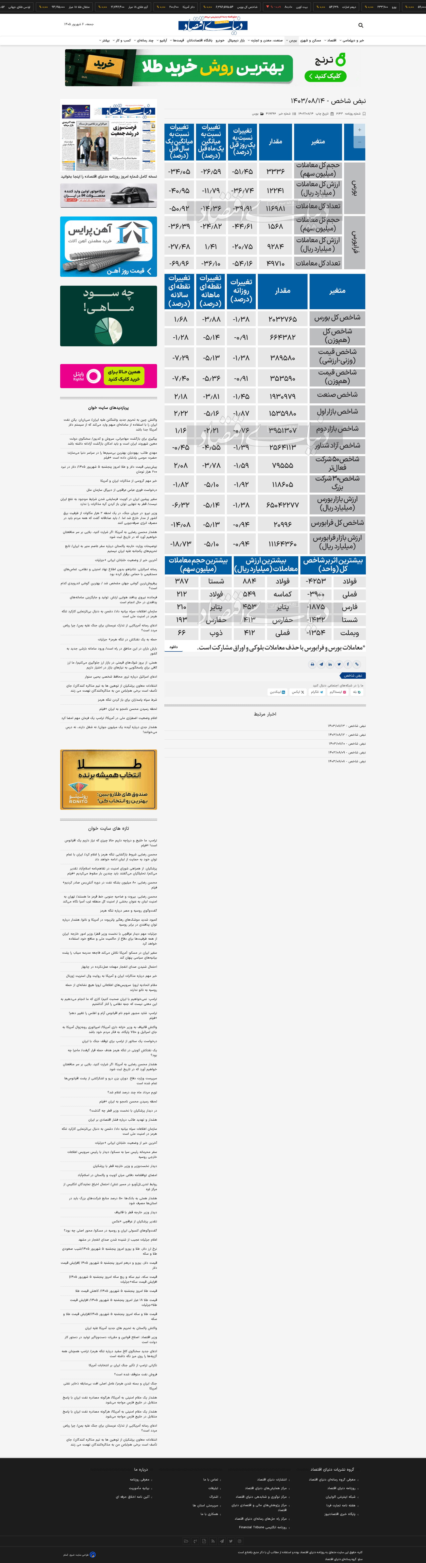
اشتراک (213, 1497)
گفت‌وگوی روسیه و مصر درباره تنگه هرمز (128, 910)
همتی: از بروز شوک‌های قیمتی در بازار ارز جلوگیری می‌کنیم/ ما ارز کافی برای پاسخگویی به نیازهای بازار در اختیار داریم (112, 665)
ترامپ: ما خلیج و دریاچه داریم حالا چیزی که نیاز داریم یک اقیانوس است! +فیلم (111, 843)
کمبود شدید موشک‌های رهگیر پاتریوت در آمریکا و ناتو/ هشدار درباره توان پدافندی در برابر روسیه (109, 922)
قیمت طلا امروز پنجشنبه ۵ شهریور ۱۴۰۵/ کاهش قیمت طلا (116, 1291)
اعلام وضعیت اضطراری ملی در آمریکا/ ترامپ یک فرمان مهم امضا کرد (109, 718)
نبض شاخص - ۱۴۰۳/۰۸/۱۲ (347, 734)
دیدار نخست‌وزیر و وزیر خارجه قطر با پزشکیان (125, 1166)
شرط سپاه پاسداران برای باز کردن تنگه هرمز (127, 700)
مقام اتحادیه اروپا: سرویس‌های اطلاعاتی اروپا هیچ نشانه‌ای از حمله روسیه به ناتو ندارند (111, 988)
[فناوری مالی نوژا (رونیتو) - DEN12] (108, 779)
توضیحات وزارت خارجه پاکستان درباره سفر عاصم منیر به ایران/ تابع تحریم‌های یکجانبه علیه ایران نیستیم (111, 549)
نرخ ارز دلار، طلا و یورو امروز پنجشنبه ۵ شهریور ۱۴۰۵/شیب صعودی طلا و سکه (109, 1251)
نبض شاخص (353, 675)
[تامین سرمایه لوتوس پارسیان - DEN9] (108, 316)
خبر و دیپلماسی (352, 40)
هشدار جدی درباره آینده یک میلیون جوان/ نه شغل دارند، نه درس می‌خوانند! (111, 730)
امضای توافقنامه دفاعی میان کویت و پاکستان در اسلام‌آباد (117, 1175)
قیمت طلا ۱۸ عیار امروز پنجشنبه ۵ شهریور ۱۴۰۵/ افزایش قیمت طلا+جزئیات (113, 1303)
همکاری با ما (209, 1514)
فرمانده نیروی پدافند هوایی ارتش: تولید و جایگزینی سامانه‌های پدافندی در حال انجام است (113, 600)
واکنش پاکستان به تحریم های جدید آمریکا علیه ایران (121, 1328)
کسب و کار (123, 40)
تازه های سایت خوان (108, 828)
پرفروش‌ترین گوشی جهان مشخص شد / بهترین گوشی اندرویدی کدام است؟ (109, 586)
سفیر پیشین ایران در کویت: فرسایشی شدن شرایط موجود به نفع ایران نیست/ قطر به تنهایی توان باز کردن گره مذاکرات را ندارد (108, 502)
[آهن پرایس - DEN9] (108, 246)
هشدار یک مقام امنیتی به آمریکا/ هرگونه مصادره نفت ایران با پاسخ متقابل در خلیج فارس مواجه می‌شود (110, 1400)
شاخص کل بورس (205, 7)
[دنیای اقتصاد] (213, 25)
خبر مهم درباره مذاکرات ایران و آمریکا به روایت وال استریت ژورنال (111, 976)
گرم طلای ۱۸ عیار (96, 7)
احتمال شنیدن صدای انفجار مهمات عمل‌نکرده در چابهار (119, 966)
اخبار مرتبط (265, 714)
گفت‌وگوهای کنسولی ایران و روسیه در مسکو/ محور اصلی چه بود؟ (110, 1230)
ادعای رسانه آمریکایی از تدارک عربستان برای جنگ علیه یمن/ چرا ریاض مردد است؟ (110, 628)
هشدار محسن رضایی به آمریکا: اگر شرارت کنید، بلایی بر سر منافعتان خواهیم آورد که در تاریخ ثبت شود (110, 535)
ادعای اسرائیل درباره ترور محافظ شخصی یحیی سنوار (121, 676)
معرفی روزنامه (139, 1479)
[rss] (213, 1541)
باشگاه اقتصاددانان (200, 40)
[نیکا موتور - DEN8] (108, 195)
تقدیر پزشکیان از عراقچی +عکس (134, 1221)
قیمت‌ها (178, 40)
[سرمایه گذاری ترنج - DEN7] (213, 67)
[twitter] (339, 664)
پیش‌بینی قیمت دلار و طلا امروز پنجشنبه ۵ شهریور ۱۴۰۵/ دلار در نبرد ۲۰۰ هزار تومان (109, 469)
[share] (204, 1541)
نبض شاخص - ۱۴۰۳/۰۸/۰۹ (347, 752)
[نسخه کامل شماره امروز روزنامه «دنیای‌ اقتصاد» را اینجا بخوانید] (108, 135)
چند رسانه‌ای (145, 40)
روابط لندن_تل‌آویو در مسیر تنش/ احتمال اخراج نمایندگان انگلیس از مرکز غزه (110, 1187)
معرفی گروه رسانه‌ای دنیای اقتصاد (332, 1479)
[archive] (186, 1541)
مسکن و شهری (310, 40)
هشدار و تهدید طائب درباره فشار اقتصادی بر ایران (122, 1119)
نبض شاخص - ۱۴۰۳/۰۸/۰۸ (347, 761)
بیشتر (105, 40)
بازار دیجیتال (236, 40)
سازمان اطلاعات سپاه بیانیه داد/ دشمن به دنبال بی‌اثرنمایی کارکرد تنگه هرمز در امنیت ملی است (109, 614)
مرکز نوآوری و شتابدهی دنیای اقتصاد (261, 1497)
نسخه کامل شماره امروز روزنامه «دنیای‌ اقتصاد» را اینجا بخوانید (109, 177)
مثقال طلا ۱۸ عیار (36, 7)
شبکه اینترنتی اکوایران (340, 1497)
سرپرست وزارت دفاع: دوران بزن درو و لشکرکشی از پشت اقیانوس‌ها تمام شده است (110, 1081)
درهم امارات (307, 7)
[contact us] (195, 1541)
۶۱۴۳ (348, 114)
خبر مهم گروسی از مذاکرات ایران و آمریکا (128, 481)
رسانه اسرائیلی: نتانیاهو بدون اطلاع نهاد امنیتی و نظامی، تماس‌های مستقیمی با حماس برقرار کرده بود (110, 572)
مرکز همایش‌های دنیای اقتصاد (266, 1488)
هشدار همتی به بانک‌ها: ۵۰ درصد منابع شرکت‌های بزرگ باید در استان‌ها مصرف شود (113, 1201)
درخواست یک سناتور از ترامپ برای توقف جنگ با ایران (119, 1041)
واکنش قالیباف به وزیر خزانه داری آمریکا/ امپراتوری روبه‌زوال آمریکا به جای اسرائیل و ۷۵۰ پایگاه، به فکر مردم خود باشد (109, 1030)
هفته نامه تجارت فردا (340, 1505)
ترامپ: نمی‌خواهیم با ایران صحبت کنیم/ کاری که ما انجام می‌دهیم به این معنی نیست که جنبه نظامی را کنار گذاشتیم (109, 1002)
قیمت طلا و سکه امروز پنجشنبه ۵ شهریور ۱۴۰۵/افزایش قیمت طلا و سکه (110, 1317)
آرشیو (163, 40)
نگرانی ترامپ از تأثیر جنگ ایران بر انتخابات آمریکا (123, 1365)
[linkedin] (330, 664)
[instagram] (239, 1541)
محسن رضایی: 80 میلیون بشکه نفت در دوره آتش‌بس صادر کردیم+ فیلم (110, 885)
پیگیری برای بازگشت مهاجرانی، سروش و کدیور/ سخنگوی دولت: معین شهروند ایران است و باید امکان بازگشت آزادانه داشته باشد (112, 441)
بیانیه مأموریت (139, 1488)
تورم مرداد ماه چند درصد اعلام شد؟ (132, 1092)
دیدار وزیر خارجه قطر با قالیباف (135, 1212)
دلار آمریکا (146, 7)
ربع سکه (397, 7)
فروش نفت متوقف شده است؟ (135, 1374)
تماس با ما (210, 1479)
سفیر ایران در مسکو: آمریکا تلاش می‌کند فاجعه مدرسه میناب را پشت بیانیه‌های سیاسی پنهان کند (109, 955)
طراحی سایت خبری (79, 1555)
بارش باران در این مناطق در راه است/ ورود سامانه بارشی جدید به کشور (112, 651)
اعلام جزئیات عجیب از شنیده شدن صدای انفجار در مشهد (117, 1239)
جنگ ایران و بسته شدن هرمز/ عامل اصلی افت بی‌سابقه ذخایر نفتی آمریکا (110, 1386)
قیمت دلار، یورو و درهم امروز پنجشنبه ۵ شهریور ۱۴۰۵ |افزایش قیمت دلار (109, 1265)
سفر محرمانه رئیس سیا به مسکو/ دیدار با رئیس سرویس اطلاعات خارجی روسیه (112, 1155)
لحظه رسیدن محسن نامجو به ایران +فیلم (128, 709)
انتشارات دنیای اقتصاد (272, 1479)
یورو (352, 7)
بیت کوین (259, 7)
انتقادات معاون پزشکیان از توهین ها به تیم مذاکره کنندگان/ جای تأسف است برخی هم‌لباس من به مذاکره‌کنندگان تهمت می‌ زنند (111, 688)
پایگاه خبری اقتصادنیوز (339, 1514)
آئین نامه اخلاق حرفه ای (132, 1497)
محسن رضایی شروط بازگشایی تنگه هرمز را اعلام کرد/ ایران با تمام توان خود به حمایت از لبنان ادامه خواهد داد (111, 857)
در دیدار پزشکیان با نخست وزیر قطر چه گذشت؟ (123, 1110)
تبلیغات (213, 1488)
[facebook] (348, 664)
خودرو (220, 40)
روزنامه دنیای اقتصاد (341, 1488)
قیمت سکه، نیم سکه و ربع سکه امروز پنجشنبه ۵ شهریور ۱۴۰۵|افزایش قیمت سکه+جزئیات (113, 1279)
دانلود (173, 647)
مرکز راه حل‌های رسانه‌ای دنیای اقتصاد (261, 1518)
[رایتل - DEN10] (108, 376)
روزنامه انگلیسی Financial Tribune (263, 1527)
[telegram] (321, 664)
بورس (292, 40)
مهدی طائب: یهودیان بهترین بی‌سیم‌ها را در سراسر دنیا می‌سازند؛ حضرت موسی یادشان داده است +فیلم (112, 455)
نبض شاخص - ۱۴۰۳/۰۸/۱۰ (347, 743)
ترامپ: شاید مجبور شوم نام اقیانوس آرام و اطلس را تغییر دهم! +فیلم (113, 1016)
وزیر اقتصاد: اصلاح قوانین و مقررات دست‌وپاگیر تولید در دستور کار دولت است (111, 1340)
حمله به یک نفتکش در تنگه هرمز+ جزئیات (127, 639)
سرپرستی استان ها (205, 1505)
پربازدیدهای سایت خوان (108, 408)
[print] (312, 664)
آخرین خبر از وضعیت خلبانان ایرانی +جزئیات (126, 560)
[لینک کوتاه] (357, 664)
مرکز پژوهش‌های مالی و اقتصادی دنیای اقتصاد (259, 1508)
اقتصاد (331, 40)
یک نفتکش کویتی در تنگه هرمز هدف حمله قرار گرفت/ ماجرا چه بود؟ (112, 1053)
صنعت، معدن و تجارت (266, 40)
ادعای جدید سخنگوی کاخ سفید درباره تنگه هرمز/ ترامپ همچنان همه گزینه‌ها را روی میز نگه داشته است (109, 1354)
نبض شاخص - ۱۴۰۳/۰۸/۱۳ (347, 726)
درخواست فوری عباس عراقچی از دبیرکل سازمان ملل (122, 490)
